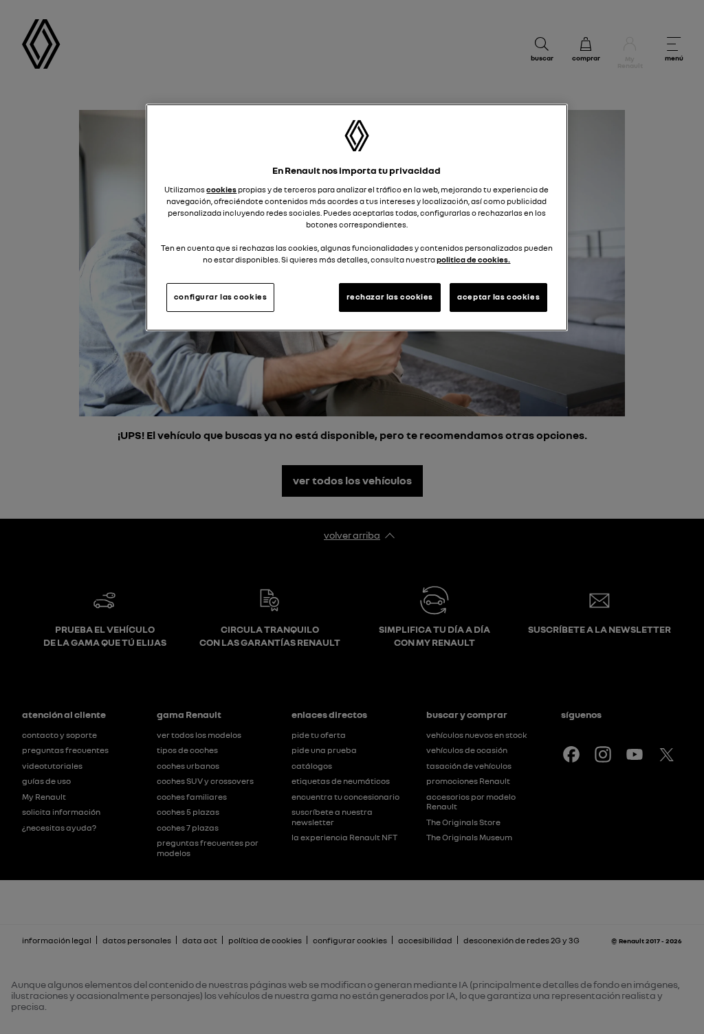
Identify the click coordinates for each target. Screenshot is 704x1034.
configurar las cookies (220, 297)
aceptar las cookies (498, 297)
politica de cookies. (473, 260)
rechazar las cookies (389, 297)
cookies (221, 189)
